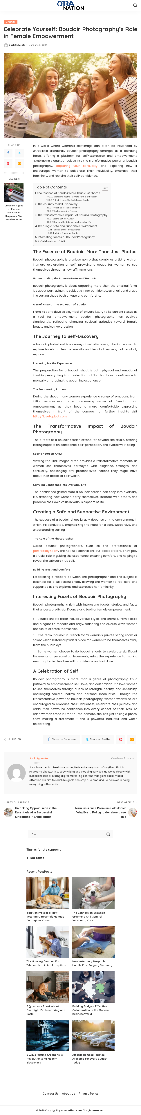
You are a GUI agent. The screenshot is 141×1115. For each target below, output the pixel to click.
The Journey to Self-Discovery (57, 204)
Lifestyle (10, 22)
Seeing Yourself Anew (63, 218)
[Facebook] (8, 153)
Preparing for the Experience (66, 207)
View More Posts (121, 758)
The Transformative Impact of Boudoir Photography (72, 215)
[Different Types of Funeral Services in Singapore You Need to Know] (14, 192)
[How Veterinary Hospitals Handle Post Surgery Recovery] (93, 942)
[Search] (135, 5)
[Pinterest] (8, 163)
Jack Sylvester (18, 45)
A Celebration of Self (51, 241)
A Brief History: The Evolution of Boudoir (71, 200)
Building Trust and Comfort (66, 233)
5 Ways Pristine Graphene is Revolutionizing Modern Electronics (44, 1058)
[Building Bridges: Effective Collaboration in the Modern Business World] (93, 987)
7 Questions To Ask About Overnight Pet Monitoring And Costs (45, 1010)
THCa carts (35, 858)
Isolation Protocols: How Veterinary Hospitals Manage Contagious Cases (45, 916)
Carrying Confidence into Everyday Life (72, 222)
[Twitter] (19, 153)
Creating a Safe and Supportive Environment (67, 226)
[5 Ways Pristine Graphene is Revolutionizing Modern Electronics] (47, 1035)
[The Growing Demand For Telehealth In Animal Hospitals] (47, 942)
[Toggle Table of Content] (103, 188)
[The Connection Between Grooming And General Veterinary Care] (93, 893)
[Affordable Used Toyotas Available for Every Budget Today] (93, 1035)
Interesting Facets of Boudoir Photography (66, 237)
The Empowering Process (65, 211)
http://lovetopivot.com (50, 416)
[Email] (19, 163)
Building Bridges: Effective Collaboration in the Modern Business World (90, 1010)
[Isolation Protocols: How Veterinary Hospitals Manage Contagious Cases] (47, 893)
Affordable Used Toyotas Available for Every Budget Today (89, 1058)
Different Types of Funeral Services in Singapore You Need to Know (14, 212)
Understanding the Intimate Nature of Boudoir (74, 196)
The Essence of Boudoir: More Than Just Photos (68, 193)
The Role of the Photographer (66, 229)
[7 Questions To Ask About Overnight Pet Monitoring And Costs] (47, 987)
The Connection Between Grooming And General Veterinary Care (88, 916)
